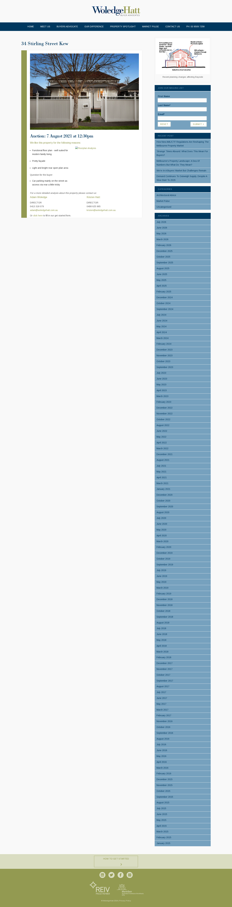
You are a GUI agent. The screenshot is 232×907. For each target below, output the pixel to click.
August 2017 (163, 686)
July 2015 (161, 808)
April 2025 (162, 286)
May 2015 (161, 820)
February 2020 (164, 547)
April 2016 (162, 762)
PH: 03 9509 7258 (195, 26)
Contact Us (172, 26)
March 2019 (162, 588)
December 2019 (165, 553)
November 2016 (165, 721)
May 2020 (161, 529)
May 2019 (161, 582)
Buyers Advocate (67, 26)
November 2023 (165, 355)
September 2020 (165, 506)
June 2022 (162, 431)
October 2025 (163, 256)
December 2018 (165, 599)
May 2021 (161, 471)
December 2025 (165, 251)
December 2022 (165, 407)
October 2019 (163, 558)
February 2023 (164, 402)
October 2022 (163, 419)
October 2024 (163, 303)
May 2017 (161, 704)
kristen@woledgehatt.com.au (101, 210)
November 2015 (165, 785)
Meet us (45, 26)
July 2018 (161, 628)
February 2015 (164, 837)
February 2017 (164, 715)
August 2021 (163, 460)
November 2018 (165, 605)
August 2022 (163, 425)
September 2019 (165, 564)
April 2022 (162, 442)
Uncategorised (164, 207)
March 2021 (162, 483)
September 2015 (165, 797)
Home (30, 26)
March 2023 (162, 396)
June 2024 (162, 320)
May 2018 (161, 640)
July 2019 (161, 570)
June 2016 (162, 750)
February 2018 (164, 657)
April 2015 (162, 826)
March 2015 (162, 831)
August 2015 (163, 802)
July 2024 (161, 315)
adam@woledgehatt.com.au (44, 210)
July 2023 (161, 373)
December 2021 (165, 454)
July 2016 (161, 744)
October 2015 (163, 791)
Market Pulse (150, 26)
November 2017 (165, 669)
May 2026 (161, 233)
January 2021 (163, 489)
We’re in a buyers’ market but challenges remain (181, 170)
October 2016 (163, 727)
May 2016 (161, 756)
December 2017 (165, 663)
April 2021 (162, 477)
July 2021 (161, 466)
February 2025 (164, 291)
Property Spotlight (123, 26)
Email (161, 114)
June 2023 (162, 378)
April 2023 (162, 390)
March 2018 (162, 651)
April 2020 (162, 535)
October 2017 (163, 675)
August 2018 (163, 622)
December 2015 (165, 779)
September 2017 (165, 680)
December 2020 (165, 495)
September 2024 (165, 309)
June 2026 (162, 227)
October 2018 (163, 611)
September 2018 (165, 617)
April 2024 (162, 332)
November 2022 (165, 413)
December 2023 (165, 349)
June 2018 (162, 634)
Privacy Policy (125, 901)
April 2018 (162, 646)
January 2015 (163, 843)
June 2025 (162, 274)
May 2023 (161, 384)
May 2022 (161, 437)
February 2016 (164, 773)
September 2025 (165, 262)
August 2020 (163, 512)
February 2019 (164, 593)
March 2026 (162, 239)
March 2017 (162, 709)
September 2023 (165, 367)
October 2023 (163, 361)
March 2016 (162, 768)
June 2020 (162, 524)
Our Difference (94, 26)
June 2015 (162, 814)
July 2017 (161, 692)
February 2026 (164, 245)
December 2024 (165, 297)
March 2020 (162, 541)
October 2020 (163, 500)
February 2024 (164, 344)
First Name (164, 96)
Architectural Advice (166, 195)
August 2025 (163, 268)
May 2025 (161, 280)
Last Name (164, 105)
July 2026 (161, 222)
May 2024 (161, 326)
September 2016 (165, 733)
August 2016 (163, 739)
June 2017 (162, 698)
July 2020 (161, 518)
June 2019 (162, 576)
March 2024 (162, 338)
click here (38, 215)
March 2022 (162, 448)
